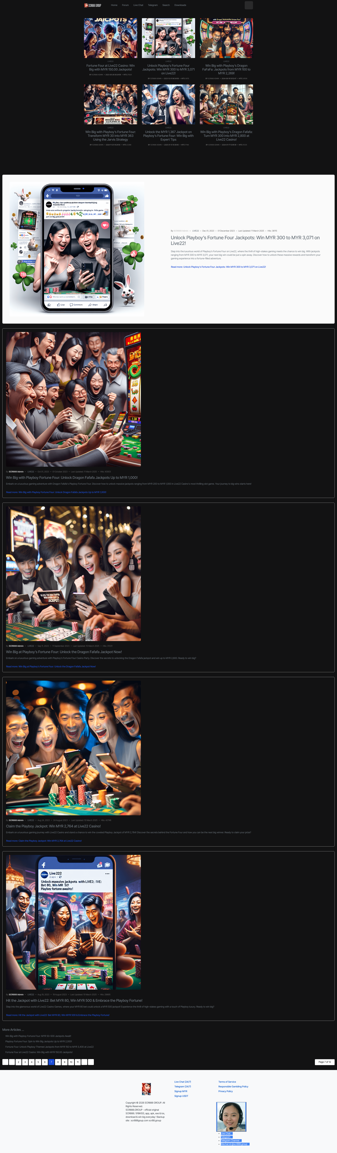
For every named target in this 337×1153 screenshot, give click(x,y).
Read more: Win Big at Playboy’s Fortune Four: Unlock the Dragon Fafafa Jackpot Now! (51, 666)
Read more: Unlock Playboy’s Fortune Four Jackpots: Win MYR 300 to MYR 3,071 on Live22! (218, 267)
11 (78, 1062)
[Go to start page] (5, 1062)
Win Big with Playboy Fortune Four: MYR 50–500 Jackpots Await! (38, 1036)
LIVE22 (110, 61)
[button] (249, 5)
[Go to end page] (91, 1062)
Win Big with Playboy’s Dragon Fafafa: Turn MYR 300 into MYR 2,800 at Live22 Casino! (226, 135)
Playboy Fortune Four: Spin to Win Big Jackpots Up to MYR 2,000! (38, 1041)
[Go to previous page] (12, 1062)
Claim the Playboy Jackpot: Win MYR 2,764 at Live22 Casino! (53, 826)
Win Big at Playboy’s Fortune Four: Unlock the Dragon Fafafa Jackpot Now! (64, 652)
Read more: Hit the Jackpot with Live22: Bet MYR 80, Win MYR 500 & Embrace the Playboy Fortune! (58, 1015)
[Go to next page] (84, 1062)
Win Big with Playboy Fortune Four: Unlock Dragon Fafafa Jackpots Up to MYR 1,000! (72, 477)
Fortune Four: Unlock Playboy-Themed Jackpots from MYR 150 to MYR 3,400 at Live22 (49, 1047)
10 (71, 1062)
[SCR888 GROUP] (93, 5)
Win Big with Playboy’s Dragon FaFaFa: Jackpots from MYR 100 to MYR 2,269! (226, 69)
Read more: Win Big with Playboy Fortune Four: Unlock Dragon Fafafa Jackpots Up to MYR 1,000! (56, 492)
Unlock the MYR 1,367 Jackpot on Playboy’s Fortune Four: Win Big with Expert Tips (168, 135)
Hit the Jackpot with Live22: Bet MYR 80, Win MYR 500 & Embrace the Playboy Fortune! (74, 1000)
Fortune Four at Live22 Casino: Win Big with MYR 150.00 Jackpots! (110, 67)
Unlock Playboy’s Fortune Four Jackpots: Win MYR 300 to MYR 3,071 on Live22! (168, 69)
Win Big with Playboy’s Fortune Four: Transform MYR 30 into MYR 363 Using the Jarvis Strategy (110, 135)
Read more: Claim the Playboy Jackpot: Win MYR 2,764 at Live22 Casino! (44, 841)
